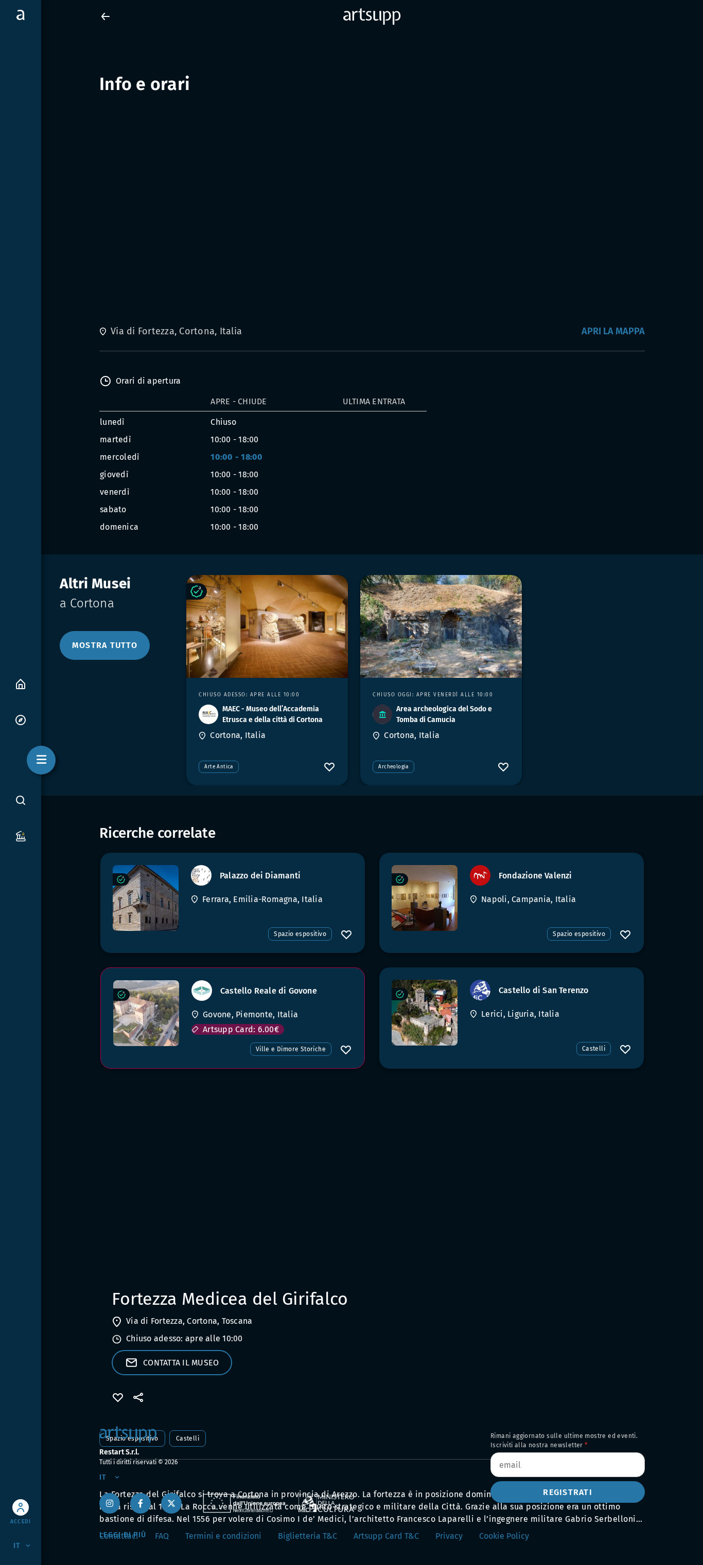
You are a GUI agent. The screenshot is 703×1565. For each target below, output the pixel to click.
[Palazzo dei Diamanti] (146, 898)
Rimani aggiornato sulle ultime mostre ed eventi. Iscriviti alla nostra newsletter (564, 1440)
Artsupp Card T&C (386, 1536)
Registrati (567, 1492)
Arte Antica (218, 767)
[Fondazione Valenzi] (425, 898)
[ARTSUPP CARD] (20, 835)
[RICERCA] (20, 800)
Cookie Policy (504, 1536)
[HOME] (20, 683)
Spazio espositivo (300, 934)
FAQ (162, 1536)
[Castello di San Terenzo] (425, 1013)
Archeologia (393, 767)
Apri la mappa (613, 331)
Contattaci (118, 1536)
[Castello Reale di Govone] (146, 1013)
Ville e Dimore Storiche (291, 1049)
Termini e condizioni (223, 1536)
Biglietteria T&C (307, 1536)
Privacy (449, 1536)
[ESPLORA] (20, 719)
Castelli (593, 1048)
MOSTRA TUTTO (104, 645)
